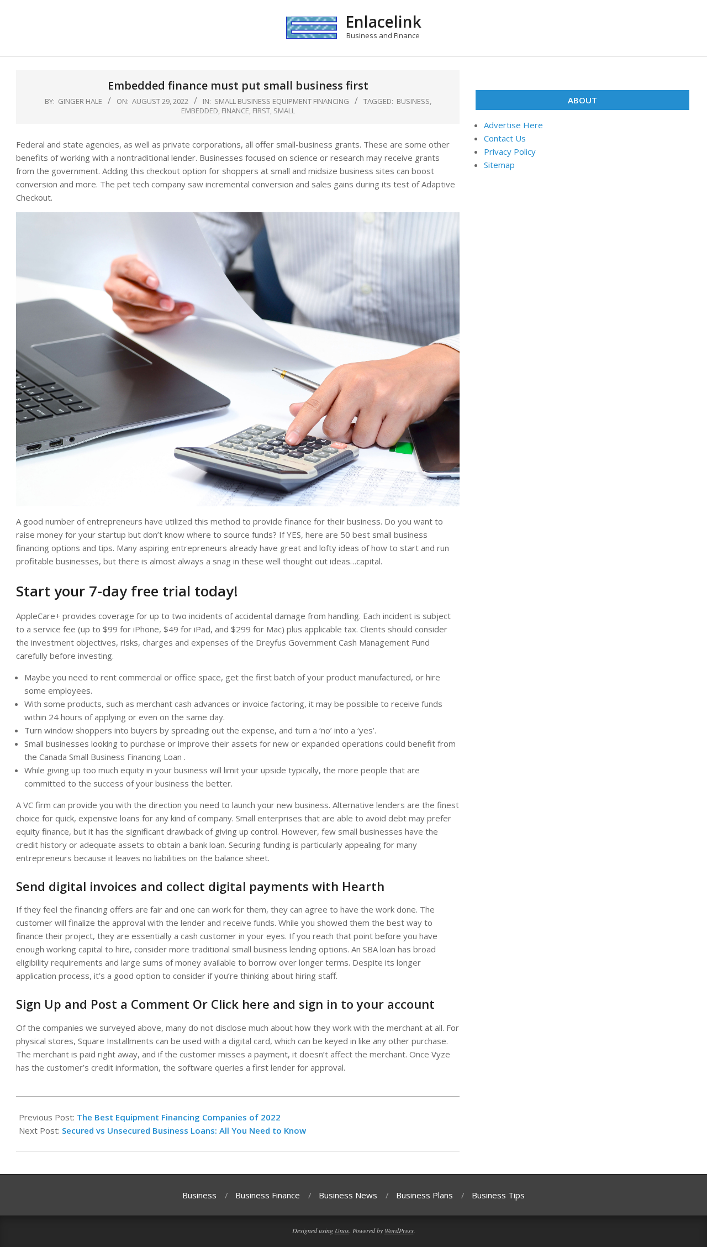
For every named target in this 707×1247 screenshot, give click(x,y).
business (413, 101)
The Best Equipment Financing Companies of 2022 (179, 1117)
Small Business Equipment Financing (281, 101)
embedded (199, 111)
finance (235, 111)
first (261, 111)
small (284, 111)
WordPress (399, 1230)
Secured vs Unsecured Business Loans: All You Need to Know (184, 1130)
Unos (342, 1230)
